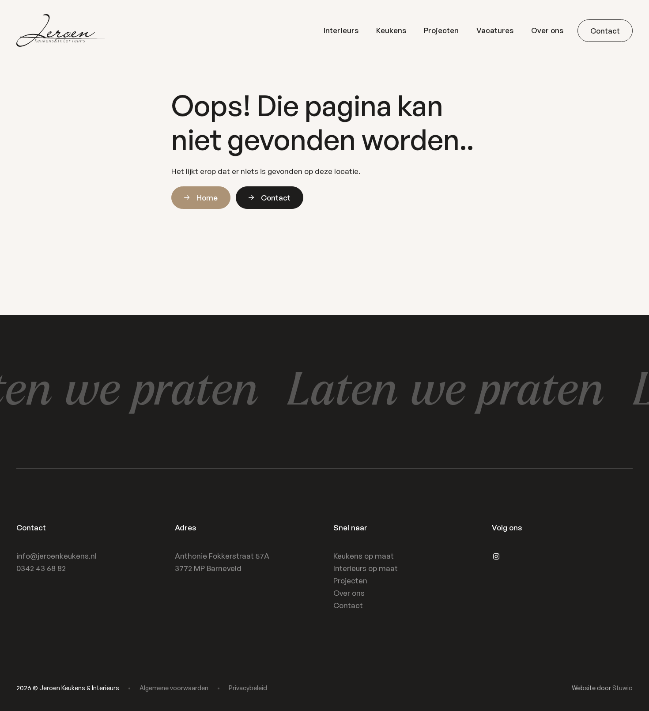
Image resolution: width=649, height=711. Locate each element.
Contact (348, 605)
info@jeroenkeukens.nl (56, 555)
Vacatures (494, 30)
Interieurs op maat (365, 568)
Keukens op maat (363, 555)
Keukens (391, 30)
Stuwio (622, 688)
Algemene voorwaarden (174, 688)
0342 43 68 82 (41, 568)
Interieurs (341, 30)
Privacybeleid (248, 688)
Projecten (441, 30)
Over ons (547, 30)
